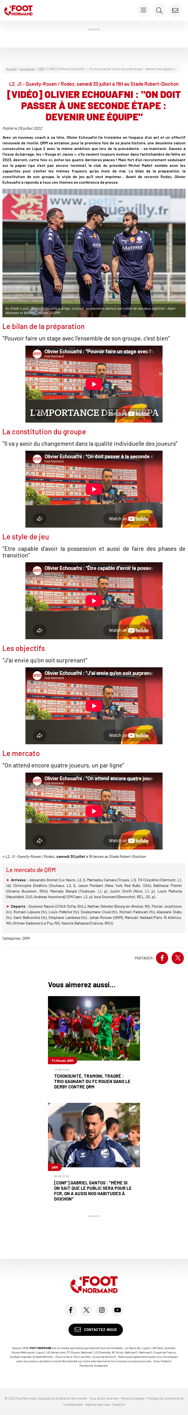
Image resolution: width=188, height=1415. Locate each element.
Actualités (27, 69)
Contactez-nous (100, 1329)
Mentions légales (133, 1398)
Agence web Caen (98, 1404)
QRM (41, 69)
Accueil (11, 69)
